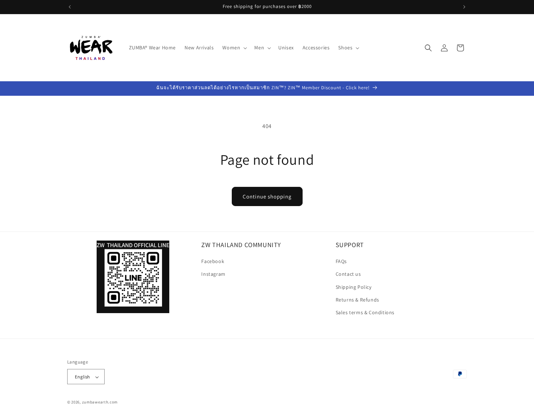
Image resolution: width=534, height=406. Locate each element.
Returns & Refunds (357, 299)
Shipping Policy (354, 287)
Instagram (213, 274)
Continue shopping (267, 196)
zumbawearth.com (100, 402)
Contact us (348, 274)
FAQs (341, 261)
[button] (234, 47)
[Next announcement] (464, 7)
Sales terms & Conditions (365, 312)
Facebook (212, 261)
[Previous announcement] (70, 7)
